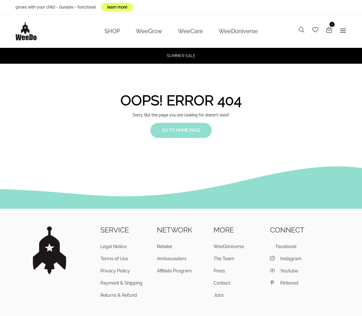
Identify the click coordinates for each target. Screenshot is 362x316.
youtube (289, 271)
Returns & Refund (118, 295)
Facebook (286, 246)
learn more (117, 7)
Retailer (165, 246)
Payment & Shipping (121, 283)
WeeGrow (149, 31)
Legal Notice (113, 246)
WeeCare (190, 31)
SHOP (112, 31)
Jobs (219, 295)
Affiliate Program (174, 271)
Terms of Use (114, 258)
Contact (222, 283)
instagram (290, 258)
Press (219, 271)
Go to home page (181, 130)
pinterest (289, 283)
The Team (224, 258)
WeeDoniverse (238, 31)
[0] (329, 30)
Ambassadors (171, 258)
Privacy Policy (115, 271)
